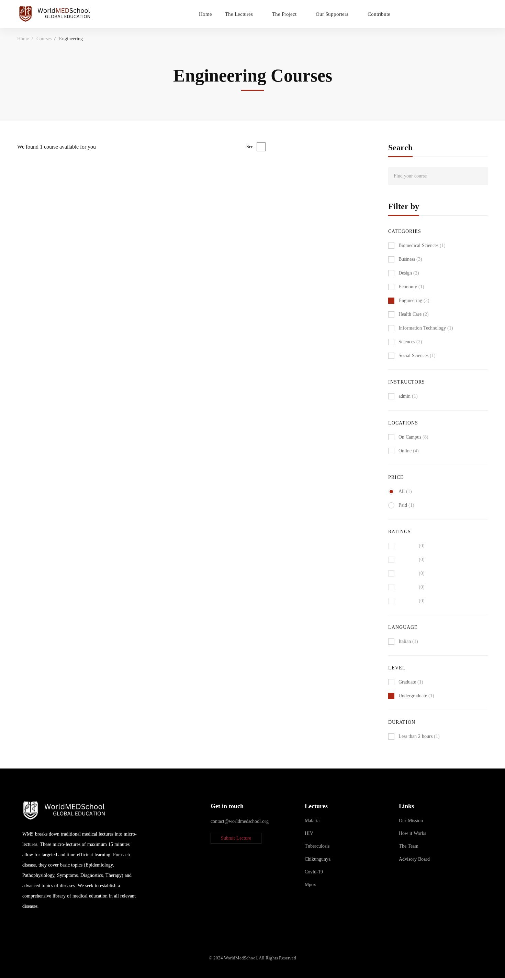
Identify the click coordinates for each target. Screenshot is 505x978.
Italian (408, 641)
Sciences (410, 341)
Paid (406, 505)
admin (23, 204)
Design (409, 273)
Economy (411, 286)
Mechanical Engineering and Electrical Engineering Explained (95, 215)
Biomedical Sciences (422, 245)
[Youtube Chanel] (41, 925)
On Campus (413, 437)
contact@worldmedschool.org (240, 821)
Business (410, 259)
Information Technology (426, 328)
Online (409, 450)
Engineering (414, 300)
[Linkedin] (25, 925)
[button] (236, 838)
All (405, 491)
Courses (44, 38)
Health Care (414, 314)
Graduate (411, 682)
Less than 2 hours (419, 736)
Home (23, 38)
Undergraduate (416, 695)
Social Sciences (417, 355)
